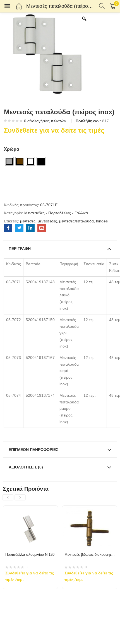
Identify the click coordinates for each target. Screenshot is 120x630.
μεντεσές (27, 221)
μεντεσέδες (47, 221)
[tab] (60, 248)
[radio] (9, 161)
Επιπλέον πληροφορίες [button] (33, 449)
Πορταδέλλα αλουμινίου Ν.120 (29, 554)
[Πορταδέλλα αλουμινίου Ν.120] (30, 509)
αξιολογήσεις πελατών (45, 121)
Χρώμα (11, 149)
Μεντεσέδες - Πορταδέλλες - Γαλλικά (56, 213)
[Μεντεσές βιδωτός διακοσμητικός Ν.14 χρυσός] (90, 509)
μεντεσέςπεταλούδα (76, 221)
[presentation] (7, 497)
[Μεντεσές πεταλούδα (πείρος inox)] (8, 228)
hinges (102, 221)
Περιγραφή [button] (20, 248)
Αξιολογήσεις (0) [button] (26, 467)
